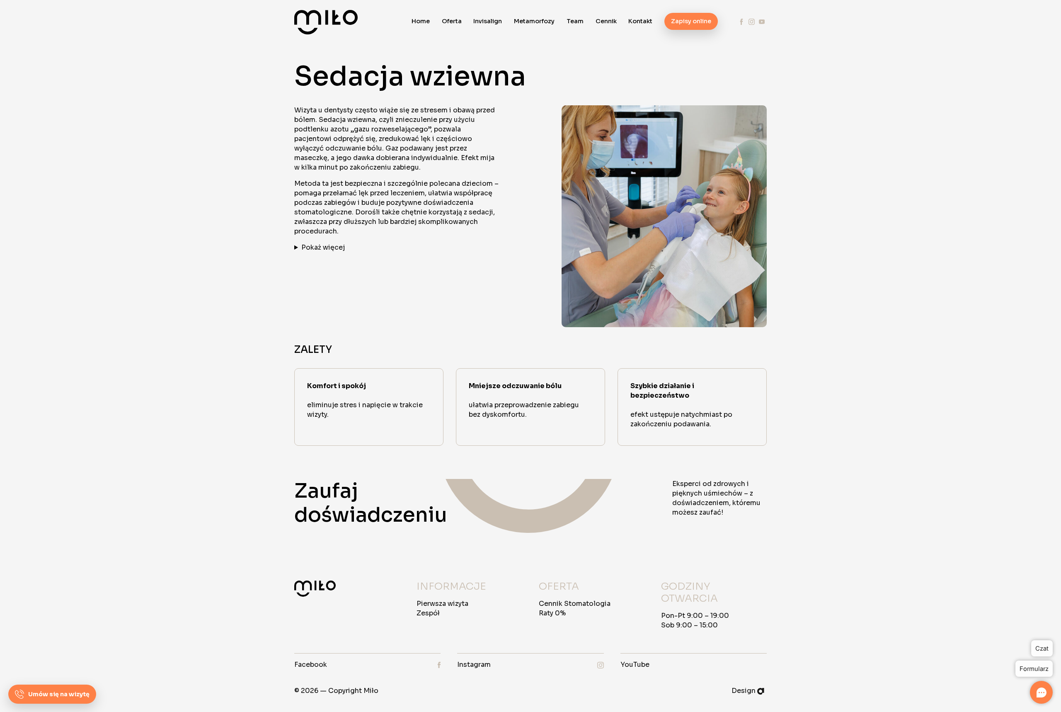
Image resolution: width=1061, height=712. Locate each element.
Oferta (452, 21)
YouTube (634, 664)
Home (421, 21)
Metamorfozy (534, 21)
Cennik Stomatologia (574, 603)
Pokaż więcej (323, 247)
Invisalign (487, 21)
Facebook (310, 664)
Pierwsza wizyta (442, 603)
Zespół (428, 613)
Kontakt (640, 21)
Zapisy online (691, 21)
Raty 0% (552, 613)
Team (575, 21)
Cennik (606, 21)
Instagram (474, 664)
